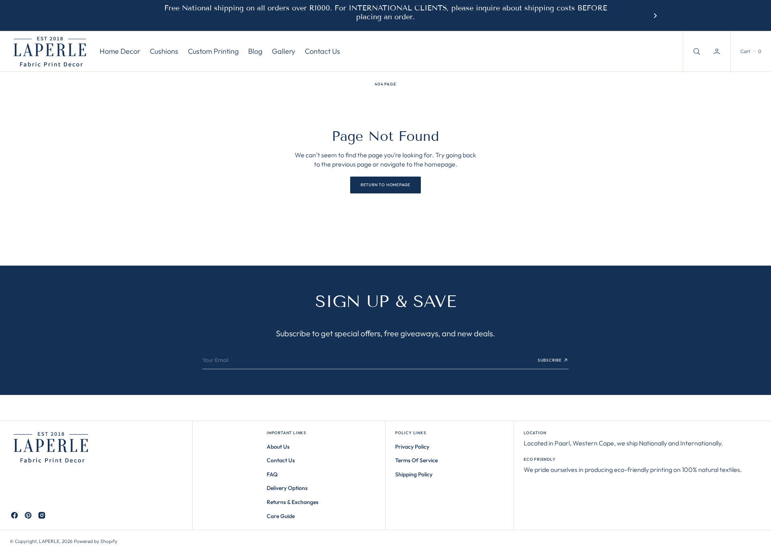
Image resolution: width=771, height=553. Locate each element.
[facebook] (14, 515)
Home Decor (120, 51)
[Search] (696, 51)
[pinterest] (28, 515)
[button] (717, 51)
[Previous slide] (115, 15)
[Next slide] (655, 15)
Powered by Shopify (95, 541)
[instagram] (42, 515)
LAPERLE (49, 541)
